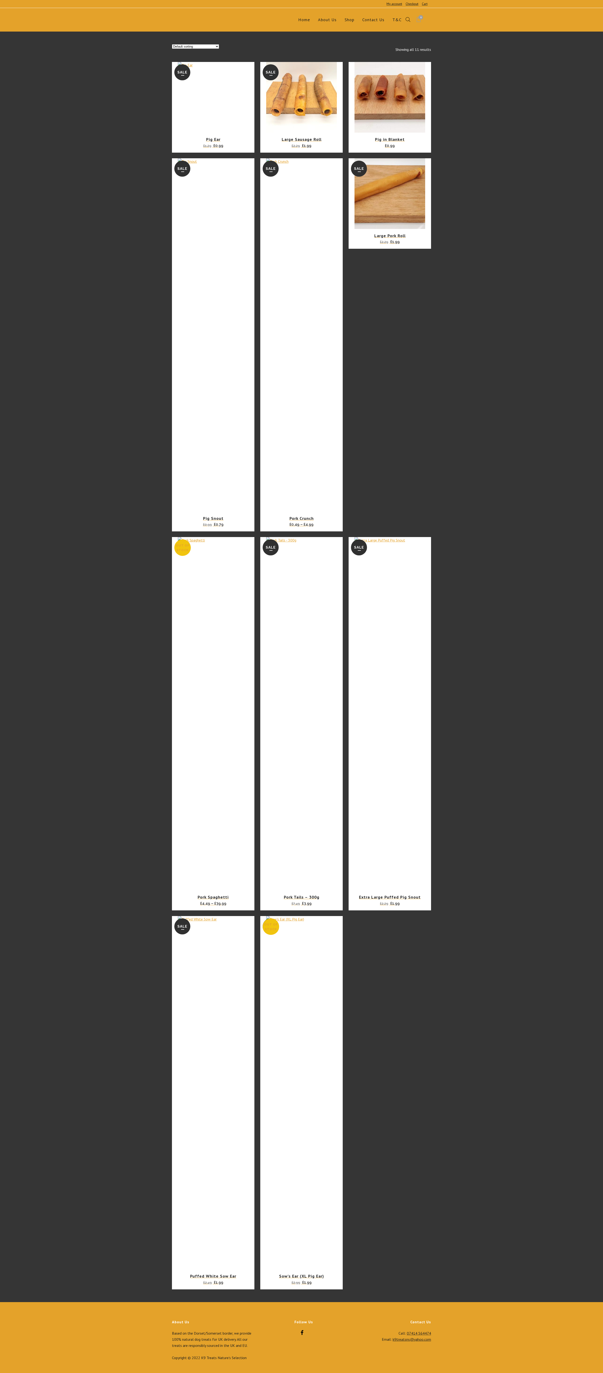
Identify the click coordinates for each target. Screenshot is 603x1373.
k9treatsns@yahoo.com (412, 1339)
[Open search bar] (408, 20)
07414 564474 (419, 1333)
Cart (425, 4)
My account (394, 4)
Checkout (412, 4)
